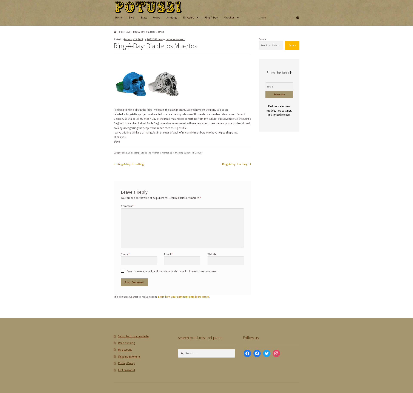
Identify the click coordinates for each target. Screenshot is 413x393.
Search (262, 39)
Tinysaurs (188, 17)
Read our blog (126, 343)
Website (212, 254)
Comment (127, 206)
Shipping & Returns (129, 356)
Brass (144, 17)
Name (125, 254)
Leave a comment (175, 39)
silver (199, 152)
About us (229, 17)
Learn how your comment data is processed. (184, 297)
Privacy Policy (126, 363)
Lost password (126, 370)
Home (118, 17)
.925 (128, 31)
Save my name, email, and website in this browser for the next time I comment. (172, 271)
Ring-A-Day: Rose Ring (130, 164)
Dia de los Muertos (151, 152)
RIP (193, 152)
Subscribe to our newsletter (133, 336)
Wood (156, 17)
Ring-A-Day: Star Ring (234, 164)
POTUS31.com (155, 39)
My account (125, 350)
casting (135, 152)
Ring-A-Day (211, 17)
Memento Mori (169, 152)
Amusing (171, 17)
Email (168, 254)
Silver (132, 17)
